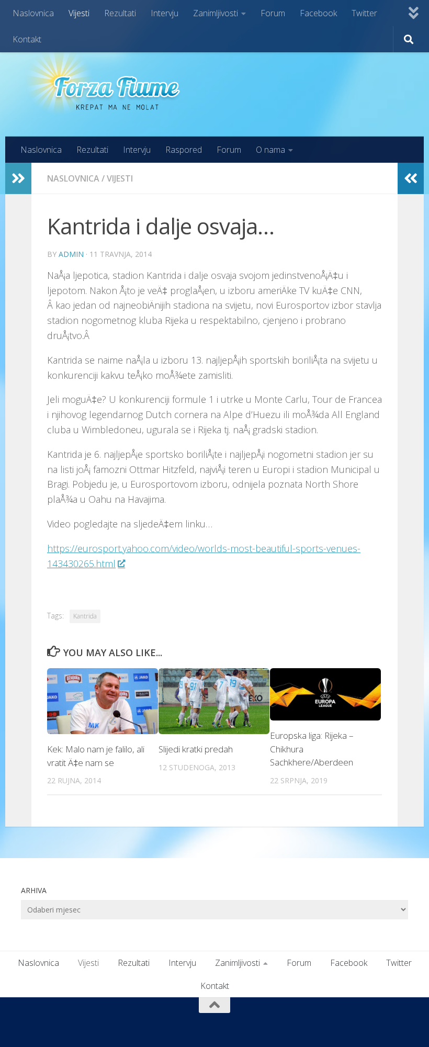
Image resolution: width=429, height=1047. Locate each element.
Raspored (183, 149)
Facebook (318, 13)
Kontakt (27, 39)
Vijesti (79, 13)
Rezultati (120, 13)
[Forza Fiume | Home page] (106, 81)
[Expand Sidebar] (18, 178)
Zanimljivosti (215, 13)
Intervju (164, 13)
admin (71, 254)
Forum (273, 13)
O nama (270, 149)
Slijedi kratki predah (196, 749)
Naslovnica (33, 13)
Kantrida (85, 616)
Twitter (364, 13)
